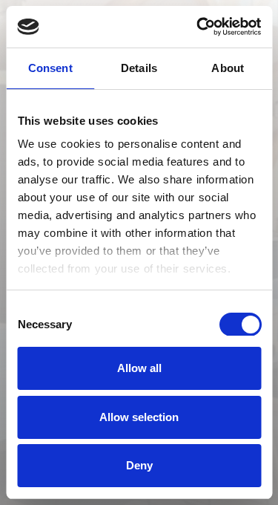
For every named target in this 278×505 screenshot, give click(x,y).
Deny (139, 465)
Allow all (139, 368)
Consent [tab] (50, 68)
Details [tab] (139, 68)
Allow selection (139, 417)
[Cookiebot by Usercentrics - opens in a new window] (198, 26)
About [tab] (227, 68)
